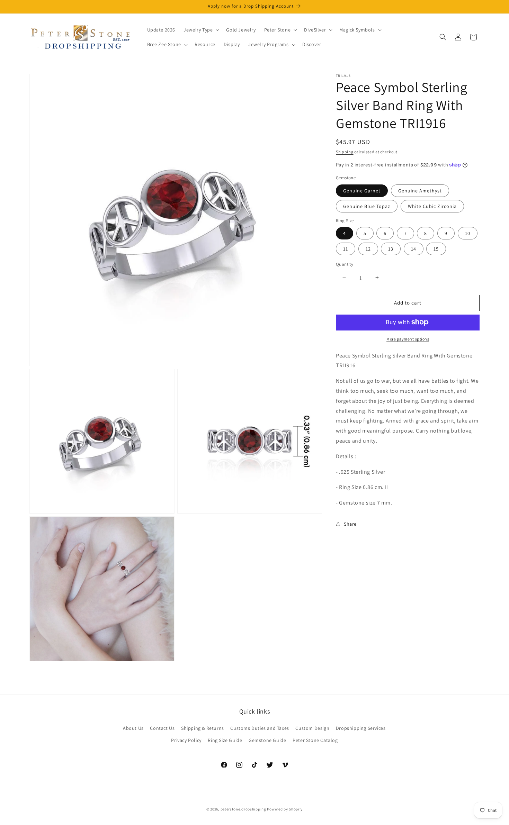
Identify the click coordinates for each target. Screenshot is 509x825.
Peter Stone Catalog (315, 740)
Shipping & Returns (202, 728)
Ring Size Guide (225, 740)
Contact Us (162, 728)
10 (467, 233)
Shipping (345, 151)
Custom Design (312, 728)
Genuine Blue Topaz (366, 206)
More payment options (407, 338)
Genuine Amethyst (420, 190)
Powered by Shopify (285, 809)
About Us (133, 728)
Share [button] (350, 524)
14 (413, 248)
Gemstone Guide (267, 740)
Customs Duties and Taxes (259, 728)
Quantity (344, 264)
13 (390, 248)
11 (345, 248)
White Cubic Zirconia (432, 206)
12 (368, 248)
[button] (200, 29)
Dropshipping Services (361, 728)
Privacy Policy (186, 740)
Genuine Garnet (362, 190)
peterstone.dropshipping (243, 809)
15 (436, 248)
